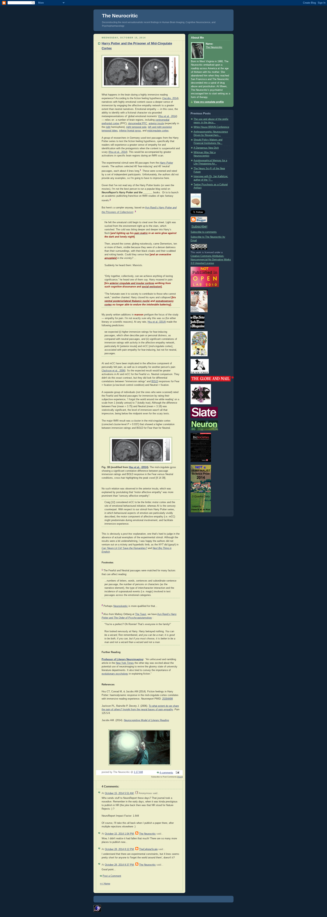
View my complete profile (209, 102)
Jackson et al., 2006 (113, 370)
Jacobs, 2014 (170, 98)
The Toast (140, 614)
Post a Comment (112, 876)
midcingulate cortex (158, 130)
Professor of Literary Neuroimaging (122, 659)
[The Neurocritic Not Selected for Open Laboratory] (205, 286)
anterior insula (156, 123)
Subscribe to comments (204, 232)
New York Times (125, 663)
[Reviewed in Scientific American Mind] (199, 311)
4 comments (166, 772)
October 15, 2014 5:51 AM (119, 793)
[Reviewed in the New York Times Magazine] (197, 328)
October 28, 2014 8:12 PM (119, 849)
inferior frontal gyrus (130, 130)
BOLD (154, 381)
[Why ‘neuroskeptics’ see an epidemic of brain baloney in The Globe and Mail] (212, 380)
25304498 (167, 698)
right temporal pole (136, 127)
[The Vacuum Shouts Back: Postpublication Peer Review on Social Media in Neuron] (204, 429)
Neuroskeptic (120, 606)
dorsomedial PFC (137, 123)
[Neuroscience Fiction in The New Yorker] (200, 372)
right (108, 127)
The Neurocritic (120, 16)
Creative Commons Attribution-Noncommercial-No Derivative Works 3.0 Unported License (211, 260)
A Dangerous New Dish (206, 148)
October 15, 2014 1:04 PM (119, 833)
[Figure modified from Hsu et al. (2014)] (140, 87)
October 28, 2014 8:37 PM (119, 864)
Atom (180, 777)
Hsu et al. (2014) (157, 322)
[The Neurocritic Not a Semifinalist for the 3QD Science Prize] (201, 511)
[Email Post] (177, 772)
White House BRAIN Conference (211, 127)
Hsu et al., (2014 (138, 467)
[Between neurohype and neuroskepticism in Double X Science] (201, 403)
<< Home (105, 883)
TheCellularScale (148, 849)
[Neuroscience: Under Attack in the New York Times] (199, 355)
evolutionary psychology (115, 673)
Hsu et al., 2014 (167, 116)
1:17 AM (138, 772)
